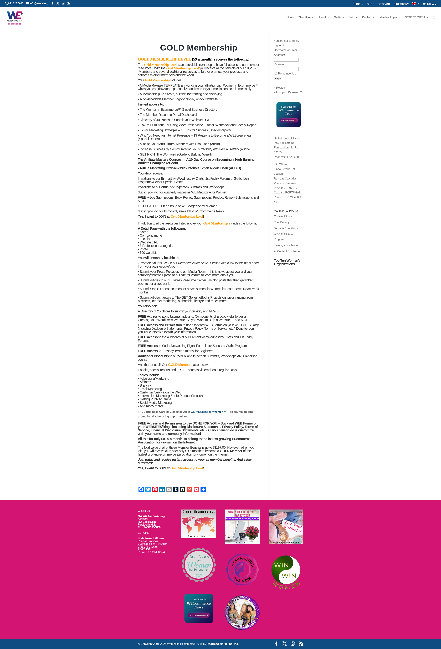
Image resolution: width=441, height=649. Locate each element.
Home (290, 17)
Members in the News (193, 263)
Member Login (388, 17)
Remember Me (287, 73)
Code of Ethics (283, 216)
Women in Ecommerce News (231, 289)
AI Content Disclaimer (287, 251)
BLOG (356, 4)
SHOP (370, 4)
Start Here (304, 17)
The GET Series (186, 297)
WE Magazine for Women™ (210, 192)
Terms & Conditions (286, 228)
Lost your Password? (289, 92)
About (322, 17)
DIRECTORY (401, 4)
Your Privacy (281, 222)
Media (337, 17)
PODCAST (384, 4)
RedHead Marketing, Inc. (223, 643)
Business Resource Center (188, 280)
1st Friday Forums (218, 178)
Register (281, 87)
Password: (280, 64)
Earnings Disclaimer (286, 245)
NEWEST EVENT (415, 17)
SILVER (250, 68)
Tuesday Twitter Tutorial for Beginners (187, 351)
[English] (416, 4)
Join (351, 17)
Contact (367, 17)
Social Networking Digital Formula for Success (193, 346)
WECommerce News (209, 211)
